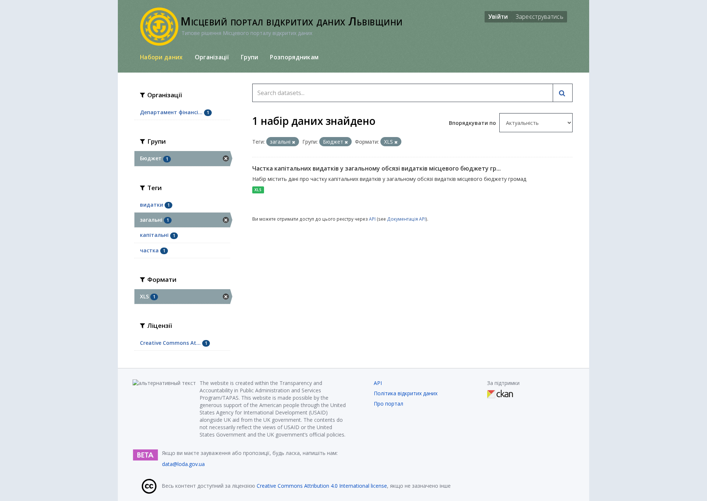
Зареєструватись (540, 17)
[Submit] (563, 93)
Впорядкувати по (473, 122)
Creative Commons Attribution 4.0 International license (322, 485)
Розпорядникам (294, 57)
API (372, 219)
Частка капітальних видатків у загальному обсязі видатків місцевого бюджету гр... (376, 168)
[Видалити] (293, 142)
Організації (212, 57)
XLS (257, 189)
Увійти (498, 17)
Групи (249, 57)
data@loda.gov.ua (183, 463)
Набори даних (161, 57)
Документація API (406, 219)
